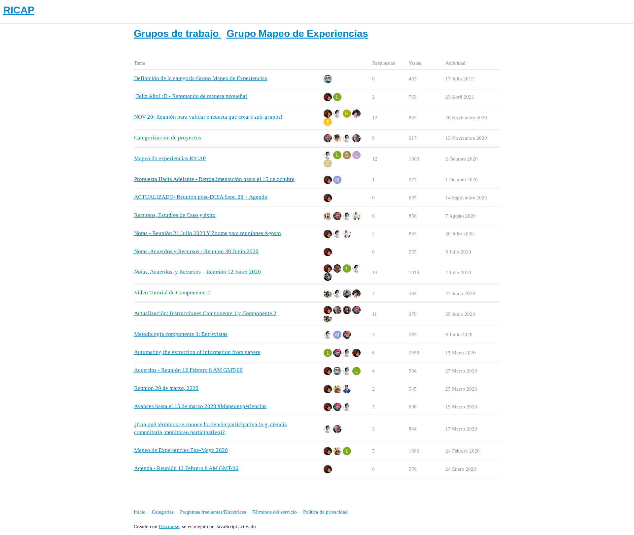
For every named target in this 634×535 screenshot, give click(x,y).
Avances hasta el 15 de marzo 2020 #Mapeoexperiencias (200, 406)
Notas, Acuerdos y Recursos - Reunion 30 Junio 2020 (196, 251)
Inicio (140, 512)
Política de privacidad (325, 512)
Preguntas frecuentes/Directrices (213, 512)
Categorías (163, 512)
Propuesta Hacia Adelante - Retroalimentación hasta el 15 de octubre (214, 179)
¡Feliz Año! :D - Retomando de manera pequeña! (190, 96)
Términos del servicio (274, 512)
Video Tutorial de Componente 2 (172, 292)
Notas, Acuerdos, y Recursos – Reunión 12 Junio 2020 (197, 272)
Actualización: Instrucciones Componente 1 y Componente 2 (205, 313)
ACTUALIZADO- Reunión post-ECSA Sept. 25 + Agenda (200, 197)
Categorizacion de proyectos (167, 137)
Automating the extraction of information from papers (197, 352)
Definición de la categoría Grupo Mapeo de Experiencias (200, 78)
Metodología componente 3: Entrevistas (181, 334)
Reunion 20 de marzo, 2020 (166, 388)
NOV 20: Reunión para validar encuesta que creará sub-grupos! (208, 117)
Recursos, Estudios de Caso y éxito (175, 215)
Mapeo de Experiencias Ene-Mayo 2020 (181, 450)
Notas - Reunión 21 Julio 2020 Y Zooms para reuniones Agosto (207, 233)
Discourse (169, 526)
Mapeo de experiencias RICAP (170, 158)
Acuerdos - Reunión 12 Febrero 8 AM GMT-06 (188, 370)
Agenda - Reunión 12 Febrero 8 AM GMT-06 (186, 468)
